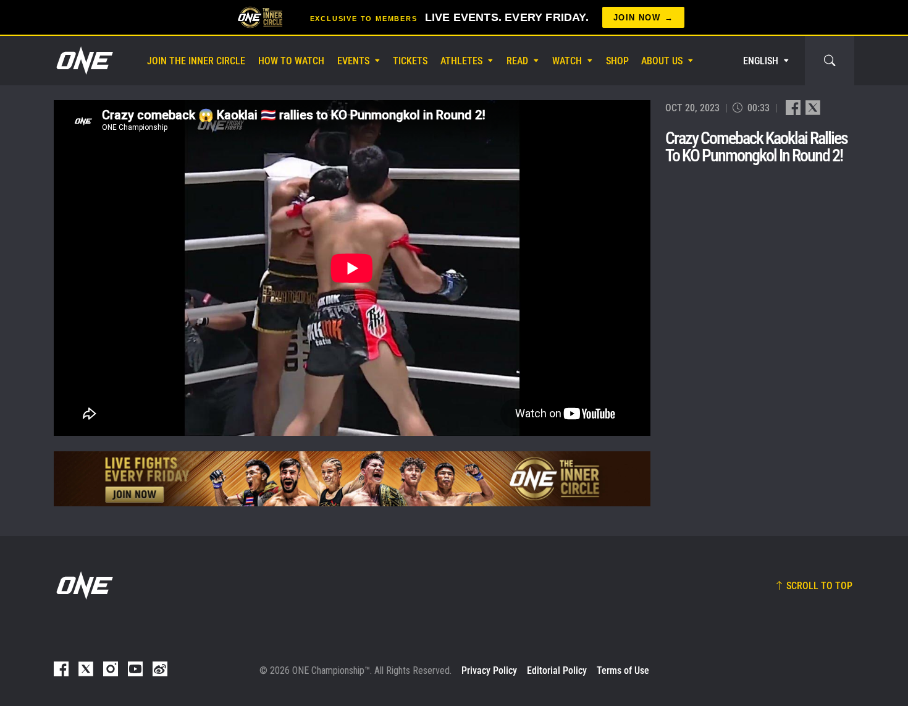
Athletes (461, 61)
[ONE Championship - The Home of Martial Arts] (83, 60)
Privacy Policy (489, 670)
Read (517, 61)
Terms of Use (623, 670)
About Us (662, 61)
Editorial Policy (557, 670)
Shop (617, 61)
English (760, 61)
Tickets (410, 61)
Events (353, 61)
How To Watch (291, 61)
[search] (829, 60)
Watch (567, 61)
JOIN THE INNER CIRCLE (196, 61)
